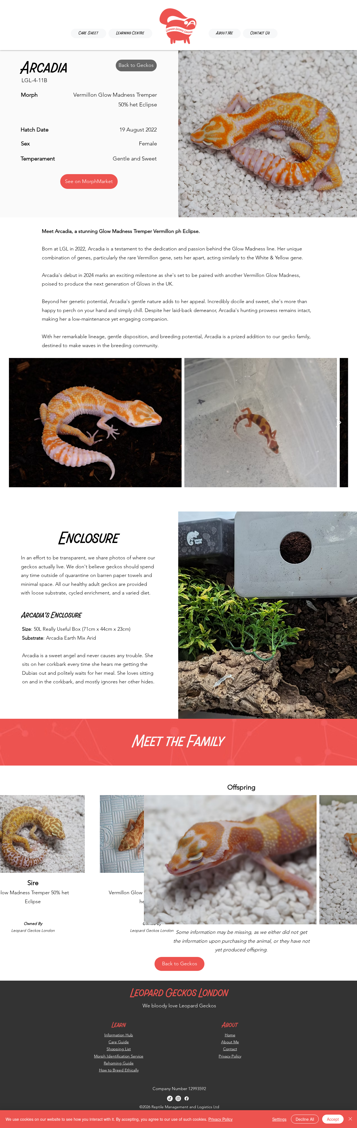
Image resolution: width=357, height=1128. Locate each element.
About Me (230, 1041)
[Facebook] (186, 1098)
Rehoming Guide (119, 1063)
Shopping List (119, 1048)
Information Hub (118, 1034)
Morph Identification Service (118, 1056)
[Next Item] (338, 422)
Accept (333, 1119)
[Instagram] (178, 1098)
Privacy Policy (230, 1056)
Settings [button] (279, 1119)
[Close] (350, 1119)
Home (230, 1034)
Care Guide (118, 1041)
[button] (130, 33)
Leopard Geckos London (179, 993)
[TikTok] (170, 1098)
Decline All (305, 1119)
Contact (230, 1048)
